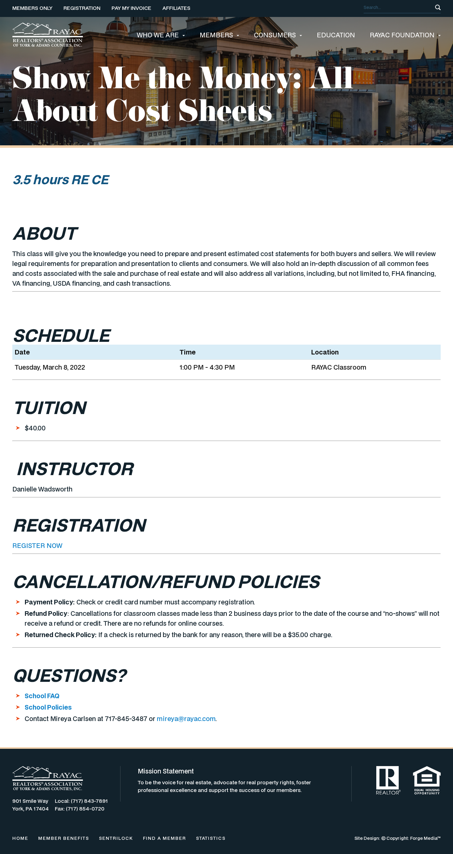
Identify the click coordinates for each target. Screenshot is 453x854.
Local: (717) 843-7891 (81, 800)
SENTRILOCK (116, 838)
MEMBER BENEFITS (63, 838)
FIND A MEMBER (164, 838)
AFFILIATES (176, 7)
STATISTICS (211, 838)
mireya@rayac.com (186, 718)
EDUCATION (336, 35)
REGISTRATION (81, 7)
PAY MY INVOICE (131, 7)
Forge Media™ (425, 838)
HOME (20, 838)
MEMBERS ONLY (32, 7)
